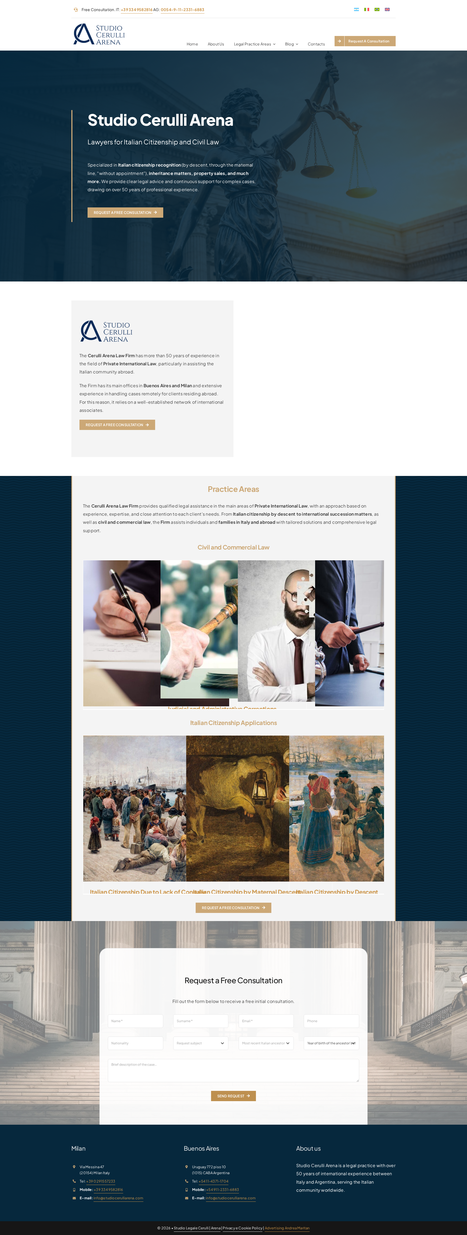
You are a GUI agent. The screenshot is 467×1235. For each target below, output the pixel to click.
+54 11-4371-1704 (213, 1181)
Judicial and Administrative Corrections (221, 709)
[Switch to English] (387, 9)
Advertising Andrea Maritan (287, 1228)
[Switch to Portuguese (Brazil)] (377, 9)
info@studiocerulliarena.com (118, 1198)
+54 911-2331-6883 (222, 1189)
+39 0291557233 (100, 1181)
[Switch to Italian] (367, 9)
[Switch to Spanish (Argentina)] (356, 9)
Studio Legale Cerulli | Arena (197, 1228)
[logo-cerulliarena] (99, 24)
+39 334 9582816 (108, 1189)
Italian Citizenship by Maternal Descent (247, 892)
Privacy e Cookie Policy (242, 1228)
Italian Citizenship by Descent (337, 892)
